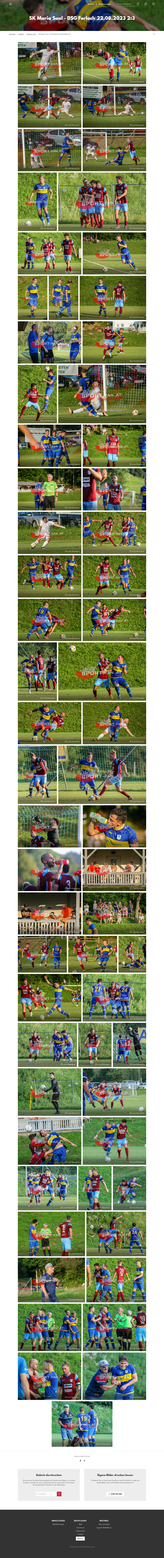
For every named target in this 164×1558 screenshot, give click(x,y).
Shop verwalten (104, 1524)
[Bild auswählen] (20, 81)
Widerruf (80, 1538)
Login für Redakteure (104, 1527)
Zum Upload (116, 1494)
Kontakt (80, 1534)
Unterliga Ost (31, 34)
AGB (80, 1524)
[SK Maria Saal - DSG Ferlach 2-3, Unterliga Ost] (49, 63)
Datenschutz (80, 1531)
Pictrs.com (91, 1547)
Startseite (12, 34)
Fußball (21, 34)
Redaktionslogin (105, 4)
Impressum (80, 1527)
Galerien (91, 4)
